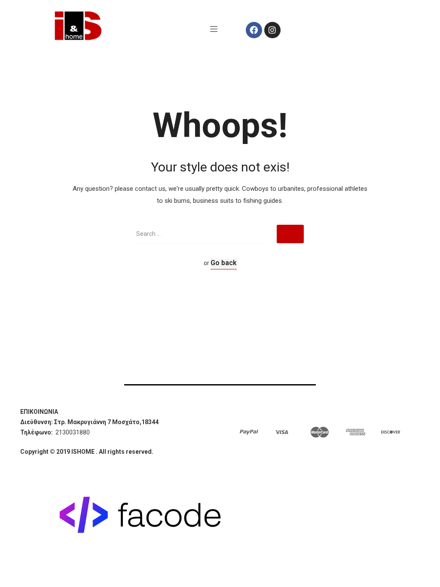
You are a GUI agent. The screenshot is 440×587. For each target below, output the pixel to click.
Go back (224, 263)
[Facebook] (254, 30)
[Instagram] (272, 30)
